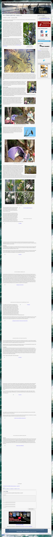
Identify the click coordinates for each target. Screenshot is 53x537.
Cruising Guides (22, 526)
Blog (6, 2)
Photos (13, 2)
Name (4, 502)
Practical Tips (26, 526)
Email (4, 504)
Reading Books (30, 526)
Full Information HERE (19, 524)
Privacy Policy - (20, 531)
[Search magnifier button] (50, 41)
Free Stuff (33, 2)
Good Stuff (29, 2)
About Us (4, 2)
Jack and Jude (6, 533)
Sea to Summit (39, 50)
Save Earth (20, 2)
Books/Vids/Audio (24, 2)
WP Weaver (48, 533)
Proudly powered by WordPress (42, 533)
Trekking (36, 2)
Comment (4, 494)
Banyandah (9, 2)
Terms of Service (26, 531)
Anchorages (16, 2)
